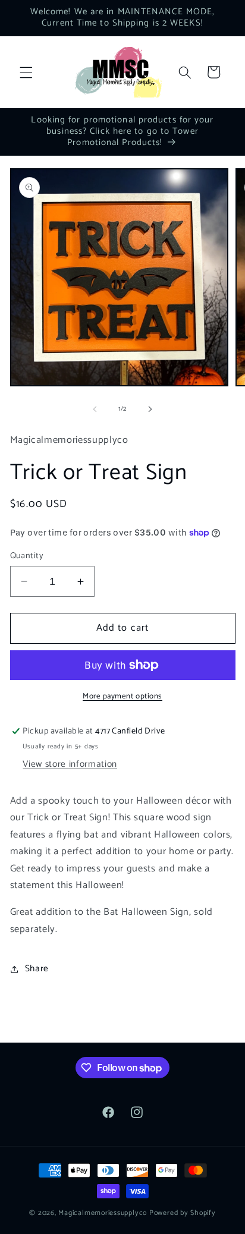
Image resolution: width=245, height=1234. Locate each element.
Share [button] (37, 968)
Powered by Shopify (182, 1213)
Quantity (27, 556)
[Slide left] (95, 409)
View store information (70, 764)
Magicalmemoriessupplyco (102, 1213)
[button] (26, 72)
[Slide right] (150, 409)
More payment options (122, 696)
